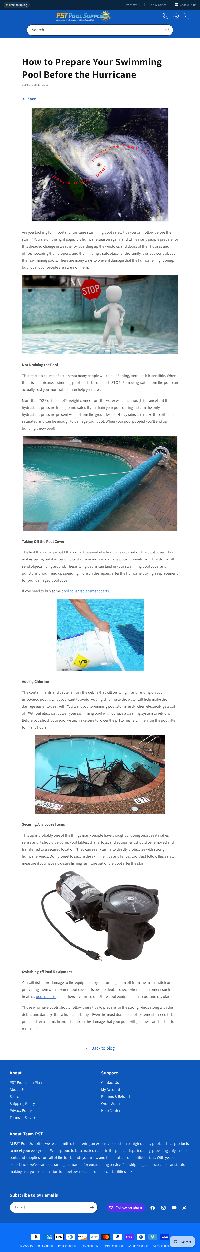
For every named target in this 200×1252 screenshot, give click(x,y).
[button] (186, 16)
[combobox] (100, 30)
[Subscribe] (92, 1207)
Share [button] (32, 98)
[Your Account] (176, 16)
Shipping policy (138, 1245)
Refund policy (89, 1245)
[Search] (167, 30)
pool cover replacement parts (85, 591)
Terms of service (113, 1245)
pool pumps (46, 996)
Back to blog (103, 1048)
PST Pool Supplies (41, 1245)
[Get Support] (165, 16)
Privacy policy (67, 1245)
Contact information (166, 1245)
